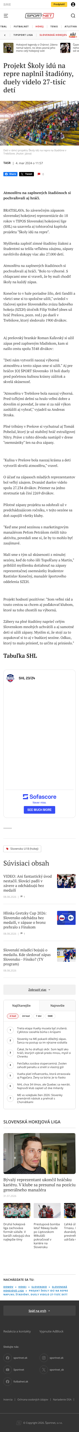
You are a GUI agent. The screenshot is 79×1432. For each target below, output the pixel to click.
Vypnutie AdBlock (52, 1331)
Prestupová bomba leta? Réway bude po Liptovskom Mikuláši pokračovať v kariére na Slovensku (47, 1235)
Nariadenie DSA (62, 1399)
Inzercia (7, 1399)
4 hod (13, 1016)
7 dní (39, 1016)
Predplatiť (59, 4)
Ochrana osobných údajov (32, 1399)
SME (50, 1016)
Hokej (22, 1287)
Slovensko (39, 1287)
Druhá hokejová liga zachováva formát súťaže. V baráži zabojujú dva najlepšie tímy (16, 1231)
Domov (8, 1287)
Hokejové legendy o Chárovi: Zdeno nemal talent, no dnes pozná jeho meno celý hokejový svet (37, 47)
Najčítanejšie (21, 1005)
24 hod (25, 1016)
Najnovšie (57, 1005)
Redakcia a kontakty (17, 1331)
